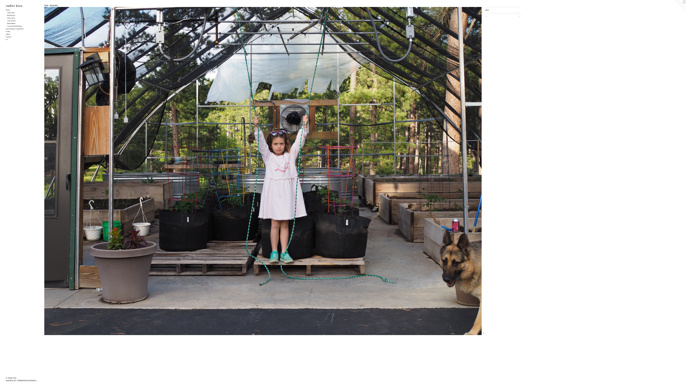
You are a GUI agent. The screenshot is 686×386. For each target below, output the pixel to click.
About (8, 34)
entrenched (11, 21)
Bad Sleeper (11, 15)
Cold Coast (11, 13)
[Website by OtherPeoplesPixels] (679, 7)
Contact (8, 37)
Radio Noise (11, 23)
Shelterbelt (11, 18)
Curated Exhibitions (14, 26)
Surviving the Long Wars (14, 29)
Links (8, 31)
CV (7, 39)
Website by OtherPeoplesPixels (21, 381)
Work (8, 10)
